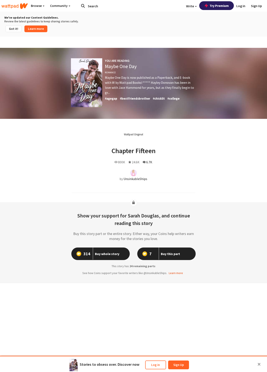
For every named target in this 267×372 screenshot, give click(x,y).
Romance (110, 72)
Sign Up (178, 365)
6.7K (149, 162)
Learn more (36, 29)
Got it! (13, 29)
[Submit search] (83, 6)
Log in (155, 365)
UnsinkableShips (135, 179)
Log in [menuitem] (240, 6)
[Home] (14, 6)
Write (190, 6)
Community (59, 6)
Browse (36, 6)
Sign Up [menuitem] (256, 6)
